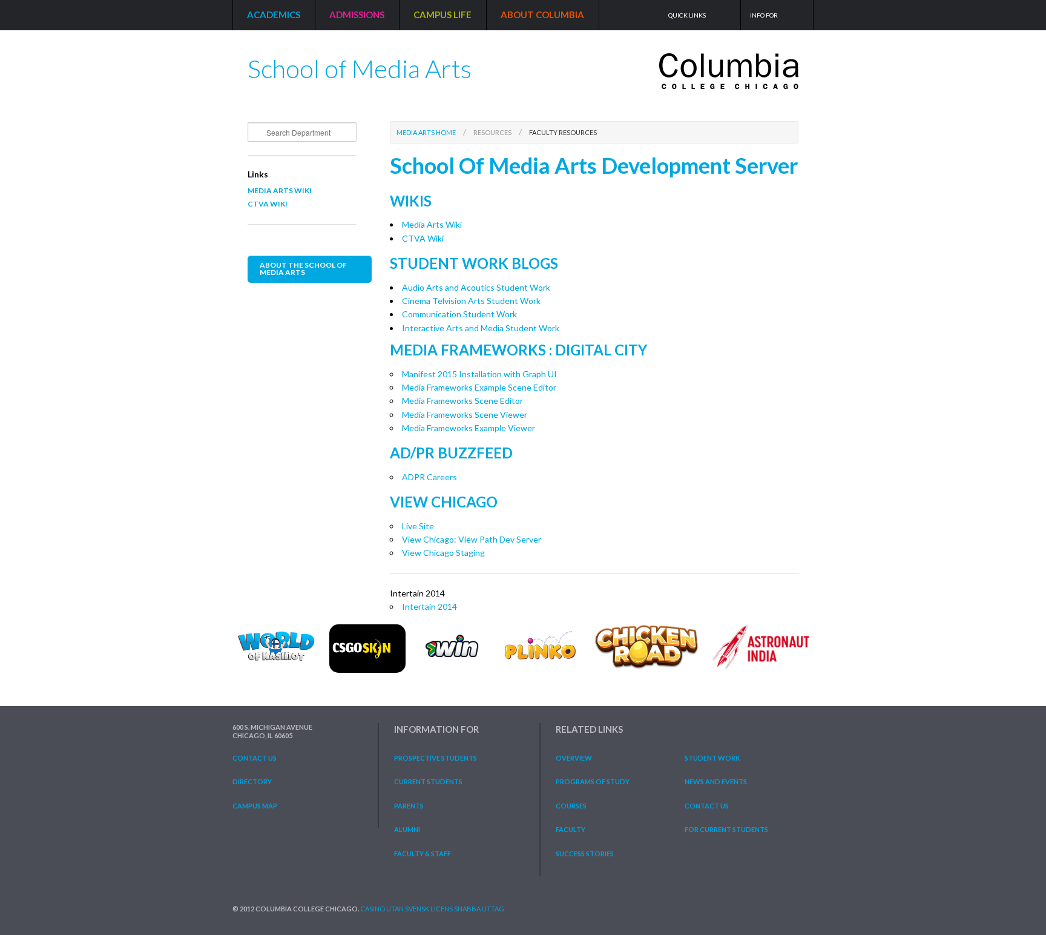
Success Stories (585, 853)
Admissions (356, 14)
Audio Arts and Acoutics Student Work (476, 287)
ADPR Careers (429, 477)
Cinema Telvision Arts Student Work (471, 301)
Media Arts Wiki (280, 190)
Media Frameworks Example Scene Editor (479, 387)
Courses (571, 806)
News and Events (716, 781)
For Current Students (726, 829)
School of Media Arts (360, 63)
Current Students (428, 781)
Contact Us (254, 758)
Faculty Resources (563, 132)
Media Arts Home (426, 132)
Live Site (418, 526)
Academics (273, 14)
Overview (574, 758)
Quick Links (687, 15)
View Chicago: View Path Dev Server (471, 539)
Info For (764, 15)
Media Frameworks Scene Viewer (464, 414)
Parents (409, 806)
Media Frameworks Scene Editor (462, 400)
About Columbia (542, 14)
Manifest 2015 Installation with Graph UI (479, 374)
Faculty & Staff (422, 853)
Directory (252, 781)
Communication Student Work (459, 314)
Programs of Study (593, 781)
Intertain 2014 (429, 606)
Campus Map (254, 806)
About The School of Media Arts (303, 268)
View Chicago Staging (443, 552)
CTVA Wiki (268, 203)
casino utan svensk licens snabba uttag (432, 909)
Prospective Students (435, 758)
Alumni (407, 829)
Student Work (712, 758)
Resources (492, 132)
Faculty (570, 829)
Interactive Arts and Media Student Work (480, 328)
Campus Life (442, 14)
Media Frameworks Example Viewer (468, 428)
